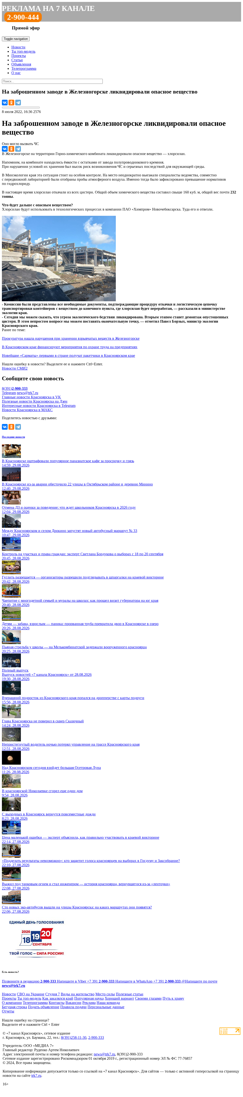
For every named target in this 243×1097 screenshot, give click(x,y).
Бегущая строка (14, 1007)
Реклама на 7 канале (48, 8)
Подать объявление (43, 1007)
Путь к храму (173, 998)
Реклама (89, 1003)
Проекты (18, 56)
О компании (12, 1003)
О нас (16, 73)
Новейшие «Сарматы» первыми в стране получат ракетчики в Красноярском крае (68, 355)
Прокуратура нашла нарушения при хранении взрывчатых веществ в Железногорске (71, 338)
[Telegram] (18, 102)
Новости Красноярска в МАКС (27, 410)
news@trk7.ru (27, 393)
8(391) (15, 388)
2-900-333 (96, 1038)
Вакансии (73, 1003)
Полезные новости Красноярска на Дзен (34, 401)
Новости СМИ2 (15, 368)
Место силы (105, 994)
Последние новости (13, 436)
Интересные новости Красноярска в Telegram (38, 406)
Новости (18, 47)
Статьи (17, 60)
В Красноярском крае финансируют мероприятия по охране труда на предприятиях (69, 347)
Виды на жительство (77, 994)
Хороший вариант (119, 998)
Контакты (57, 1003)
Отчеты (8, 1011)
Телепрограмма (23, 68)
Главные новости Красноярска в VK (31, 397)
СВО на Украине (30, 994)
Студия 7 (52, 994)
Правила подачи (73, 1007)
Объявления (21, 64)
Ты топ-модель (23, 51)
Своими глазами (148, 998)
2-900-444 (23, 17)
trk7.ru (36, 1075)
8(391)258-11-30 (73, 1038)
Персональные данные (106, 1007)
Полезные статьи (129, 994)
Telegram (9, 393)
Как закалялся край (57, 998)
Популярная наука (89, 998)
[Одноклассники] (11, 102)
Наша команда (108, 1003)
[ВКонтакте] (5, 102)
